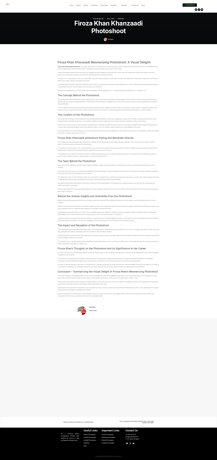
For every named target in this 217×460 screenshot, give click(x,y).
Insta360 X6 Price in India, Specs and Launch (20, 348)
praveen (110, 39)
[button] (114, 5)
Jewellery (113, 5)
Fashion (85, 5)
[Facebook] (196, 9)
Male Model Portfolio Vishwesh (15, 385)
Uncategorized (99, 18)
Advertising (104, 5)
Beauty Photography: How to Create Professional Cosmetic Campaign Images (31, 329)
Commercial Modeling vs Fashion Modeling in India (22, 366)
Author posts (93, 310)
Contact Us (135, 5)
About (143, 5)
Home (72, 5)
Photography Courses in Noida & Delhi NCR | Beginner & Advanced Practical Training (33, 403)
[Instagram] (199, 9)
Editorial (124, 5)
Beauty (78, 5)
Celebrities (94, 5)
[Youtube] (202, 9)
